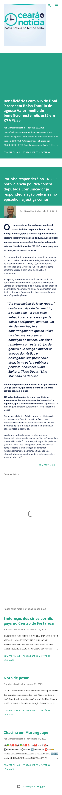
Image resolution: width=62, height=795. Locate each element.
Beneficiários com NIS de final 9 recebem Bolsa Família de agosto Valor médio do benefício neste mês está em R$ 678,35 (30, 110)
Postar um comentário (36, 152)
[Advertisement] (31, 576)
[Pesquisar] (49, 5)
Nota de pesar (16, 677)
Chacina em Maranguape (26, 732)
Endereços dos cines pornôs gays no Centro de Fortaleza (29, 621)
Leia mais (9, 660)
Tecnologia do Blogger (33, 786)
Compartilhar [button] (12, 152)
